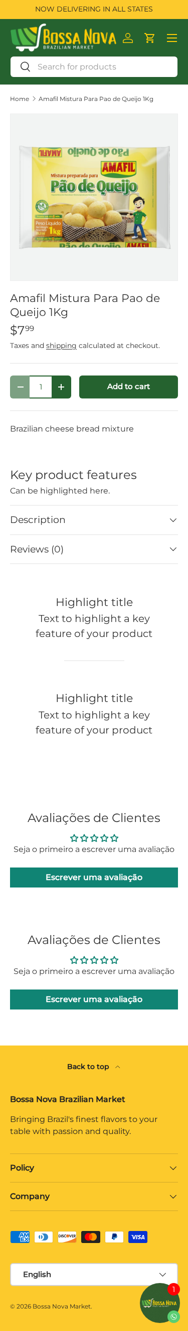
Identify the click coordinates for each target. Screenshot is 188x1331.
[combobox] (94, 66)
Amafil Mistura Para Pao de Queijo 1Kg (96, 99)
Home (19, 99)
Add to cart (128, 386)
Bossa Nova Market (62, 1306)
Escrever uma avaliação (94, 877)
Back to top (89, 1066)
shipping (61, 345)
